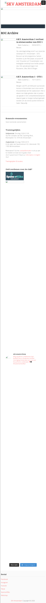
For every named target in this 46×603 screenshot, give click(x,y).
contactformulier (25, 151)
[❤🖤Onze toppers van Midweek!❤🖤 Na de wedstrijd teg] (23, 536)
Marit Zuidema (23, 45)
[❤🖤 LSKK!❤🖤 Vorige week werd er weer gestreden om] (23, 515)
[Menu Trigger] (43, 3)
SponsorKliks (5, 592)
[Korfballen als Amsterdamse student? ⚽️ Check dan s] (23, 412)
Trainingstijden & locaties (14, 161)
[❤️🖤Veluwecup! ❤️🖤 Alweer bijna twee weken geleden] (23, 551)
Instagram (4, 582)
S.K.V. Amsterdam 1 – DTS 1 (29, 76)
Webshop (4, 595)
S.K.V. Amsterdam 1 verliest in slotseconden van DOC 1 (30, 40)
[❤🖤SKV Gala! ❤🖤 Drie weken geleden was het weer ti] (23, 434)
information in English (33, 155)
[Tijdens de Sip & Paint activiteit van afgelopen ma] (23, 449)
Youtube (4, 586)
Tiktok (3, 589)
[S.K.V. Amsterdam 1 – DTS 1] (8, 83)
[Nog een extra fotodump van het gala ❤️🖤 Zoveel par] (23, 422)
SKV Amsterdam (16, 601)
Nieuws (18, 48)
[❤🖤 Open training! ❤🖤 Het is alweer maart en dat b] (23, 468)
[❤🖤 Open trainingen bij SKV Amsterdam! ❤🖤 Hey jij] (23, 386)
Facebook (4, 579)
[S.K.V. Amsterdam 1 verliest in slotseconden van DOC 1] (8, 45)
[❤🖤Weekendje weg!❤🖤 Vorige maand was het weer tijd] (23, 489)
